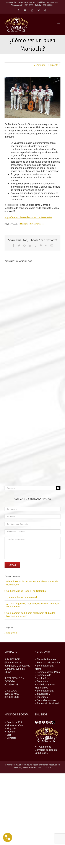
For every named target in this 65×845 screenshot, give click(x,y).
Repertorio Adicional (48, 703)
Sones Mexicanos (46, 700)
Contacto (11, 738)
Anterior (40, 65)
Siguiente (53, 65)
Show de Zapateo (46, 659)
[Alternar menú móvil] (58, 24)
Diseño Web (29, 767)
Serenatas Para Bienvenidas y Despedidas (44, 693)
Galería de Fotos (15, 722)
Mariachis (24, 224)
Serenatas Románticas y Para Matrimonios (45, 684)
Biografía (11, 728)
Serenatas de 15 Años (48, 662)
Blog (8, 735)
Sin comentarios (37, 224)
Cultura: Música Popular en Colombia (26, 591)
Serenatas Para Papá (48, 672)
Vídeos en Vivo (14, 725)
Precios (10, 731)
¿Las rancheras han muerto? (21, 597)
